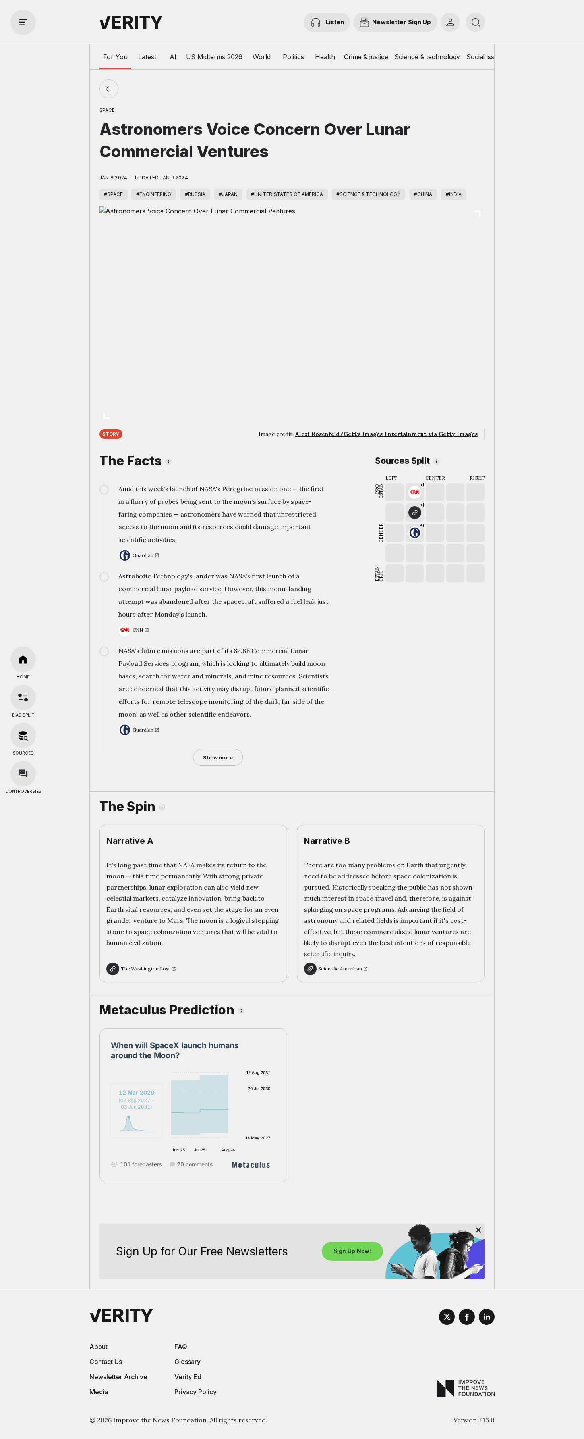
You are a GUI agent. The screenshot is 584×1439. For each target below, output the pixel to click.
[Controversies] (23, 773)
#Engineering (153, 194)
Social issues (485, 57)
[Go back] (108, 88)
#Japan (228, 194)
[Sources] (23, 735)
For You (115, 57)
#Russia (195, 194)
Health (325, 57)
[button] (415, 492)
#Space (113, 194)
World (262, 57)
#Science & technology (368, 194)
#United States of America (287, 194)
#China (423, 194)
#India (454, 194)
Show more (218, 757)
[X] (447, 1318)
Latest (147, 57)
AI (173, 57)
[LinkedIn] (487, 1318)
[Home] (23, 659)
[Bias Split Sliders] (23, 697)
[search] (475, 22)
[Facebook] (467, 1318)
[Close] (478, 1230)
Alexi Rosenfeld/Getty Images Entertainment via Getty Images (386, 434)
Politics (293, 57)
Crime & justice (366, 57)
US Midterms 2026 (214, 57)
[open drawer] (23, 22)
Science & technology (427, 57)
